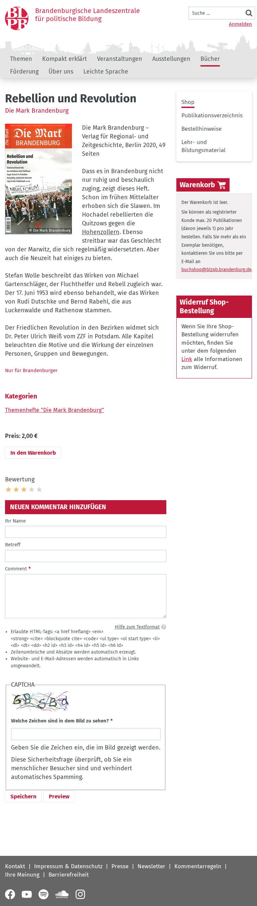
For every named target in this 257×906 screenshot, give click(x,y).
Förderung (24, 71)
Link (186, 359)
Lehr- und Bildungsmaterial (203, 146)
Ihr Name (15, 521)
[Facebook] (10, 894)
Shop (187, 102)
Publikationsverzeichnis (212, 115)
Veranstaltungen (119, 59)
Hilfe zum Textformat (137, 627)
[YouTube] (27, 894)
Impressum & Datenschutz (68, 866)
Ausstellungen (171, 59)
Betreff (12, 545)
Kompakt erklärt (64, 59)
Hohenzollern (100, 232)
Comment (16, 569)
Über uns (61, 71)
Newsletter (151, 866)
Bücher (210, 59)
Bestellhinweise (201, 128)
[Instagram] (80, 894)
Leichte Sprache (105, 71)
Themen (21, 59)
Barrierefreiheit (69, 874)
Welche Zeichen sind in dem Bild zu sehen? (60, 721)
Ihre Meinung (22, 874)
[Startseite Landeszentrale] (16, 18)
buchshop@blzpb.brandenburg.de (216, 269)
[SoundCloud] (62, 894)
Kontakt (15, 866)
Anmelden (240, 24)
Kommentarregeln (197, 866)
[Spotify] (43, 894)
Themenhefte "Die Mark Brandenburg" (54, 410)
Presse (119, 866)
